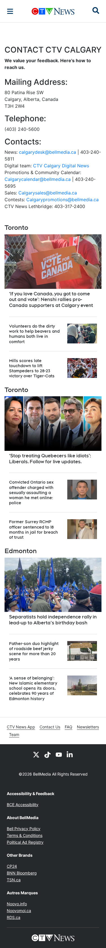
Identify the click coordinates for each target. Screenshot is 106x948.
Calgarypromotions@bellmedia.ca (62, 199)
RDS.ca (13, 917)
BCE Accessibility (22, 804)
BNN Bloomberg (22, 873)
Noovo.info (17, 903)
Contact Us (50, 726)
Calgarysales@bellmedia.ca (47, 193)
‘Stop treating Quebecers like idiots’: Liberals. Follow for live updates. (50, 458)
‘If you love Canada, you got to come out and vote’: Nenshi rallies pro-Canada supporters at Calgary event (51, 299)
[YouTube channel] (58, 754)
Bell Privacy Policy (23, 828)
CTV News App (21, 726)
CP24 (12, 866)
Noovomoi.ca (19, 910)
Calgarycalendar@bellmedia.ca (38, 179)
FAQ (68, 726)
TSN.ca (14, 879)
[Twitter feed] (36, 754)
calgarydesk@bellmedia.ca (47, 152)
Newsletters (88, 726)
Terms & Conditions (24, 835)
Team (14, 734)
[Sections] (10, 11)
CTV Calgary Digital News (61, 165)
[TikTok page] (47, 754)
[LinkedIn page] (70, 754)
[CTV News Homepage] (53, 11)
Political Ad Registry (25, 842)
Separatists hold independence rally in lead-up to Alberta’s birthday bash (53, 619)
